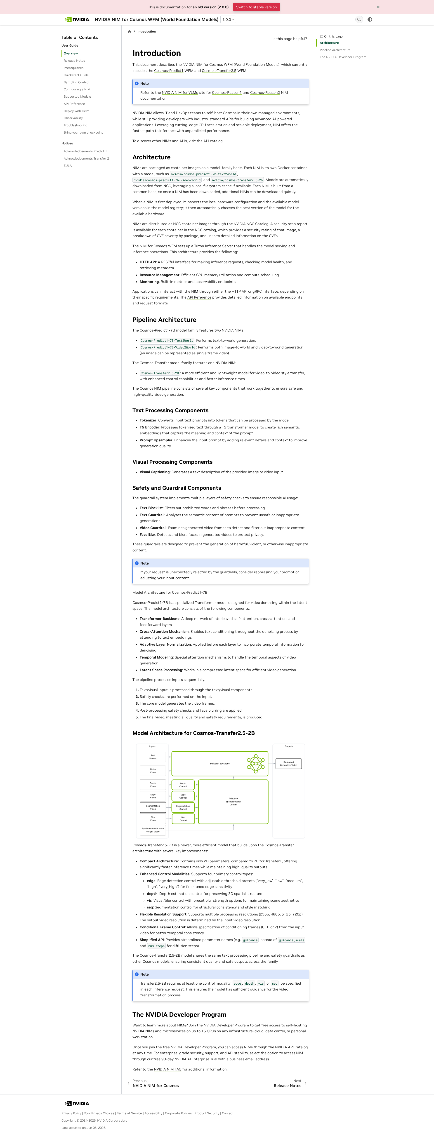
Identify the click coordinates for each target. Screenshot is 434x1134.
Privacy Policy (71, 1113)
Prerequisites (73, 68)
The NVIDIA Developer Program (343, 57)
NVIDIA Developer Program (226, 1025)
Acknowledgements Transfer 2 (86, 158)
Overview (71, 53)
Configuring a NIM (77, 89)
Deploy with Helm (77, 111)
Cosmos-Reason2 (265, 92)
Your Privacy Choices (99, 1113)
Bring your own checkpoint (83, 132)
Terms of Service (129, 1113)
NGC (167, 186)
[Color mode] (370, 19)
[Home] (129, 31)
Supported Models (77, 96)
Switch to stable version (256, 7)
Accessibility (153, 1113)
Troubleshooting (75, 125)
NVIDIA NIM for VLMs (180, 92)
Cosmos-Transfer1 (280, 845)
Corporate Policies (178, 1113)
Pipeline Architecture (335, 50)
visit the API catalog (206, 141)
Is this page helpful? (290, 38)
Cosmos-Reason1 (227, 92)
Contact (228, 1113)
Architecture (329, 43)
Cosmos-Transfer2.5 (219, 70)
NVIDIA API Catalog (291, 1047)
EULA (68, 166)
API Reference (74, 104)
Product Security (206, 1113)
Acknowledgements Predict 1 (85, 151)
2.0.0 (226, 19)
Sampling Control (76, 82)
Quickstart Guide (76, 75)
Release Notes (74, 61)
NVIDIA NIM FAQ (168, 1069)
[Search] (359, 19)
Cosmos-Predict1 (169, 70)
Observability (73, 118)
